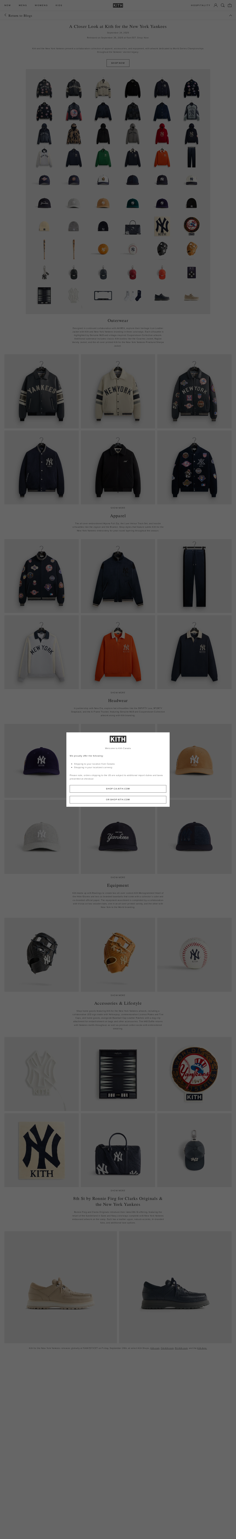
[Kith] (118, 5)
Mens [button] (23, 5)
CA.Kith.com (167, 1348)
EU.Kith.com (181, 1348)
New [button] (7, 5)
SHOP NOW (118, 63)
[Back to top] (231, 15)
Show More (118, 508)
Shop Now (143, 37)
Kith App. (202, 1348)
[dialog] (118, 769)
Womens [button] (41, 5)
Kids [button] (59, 5)
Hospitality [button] (201, 5)
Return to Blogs (20, 15)
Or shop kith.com (118, 799)
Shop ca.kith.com (118, 788)
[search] (223, 5)
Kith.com (154, 1348)
